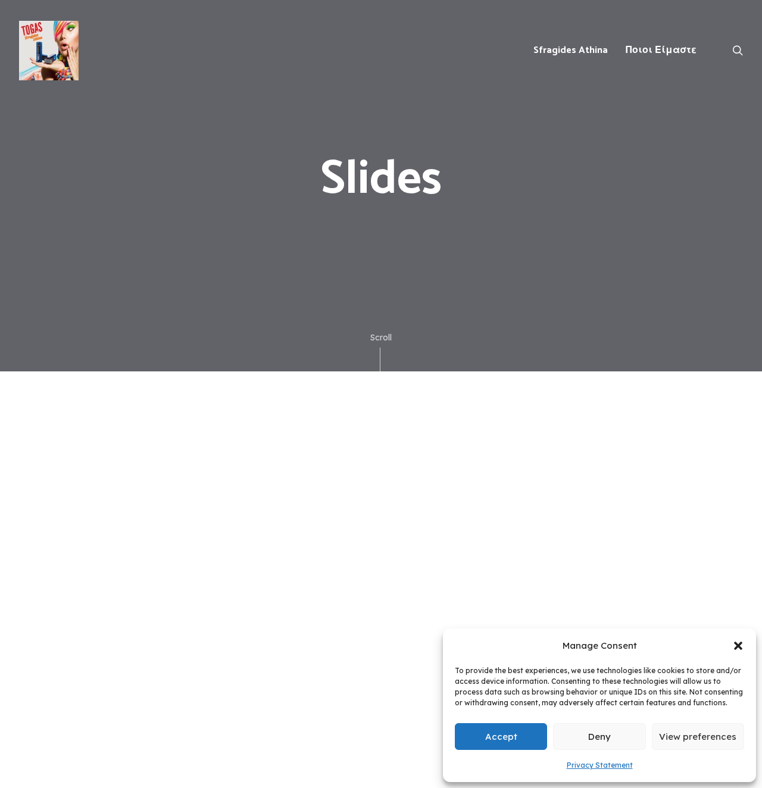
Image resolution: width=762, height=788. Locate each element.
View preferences (697, 736)
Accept (501, 736)
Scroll (381, 337)
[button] (738, 646)
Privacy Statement (600, 765)
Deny (599, 736)
